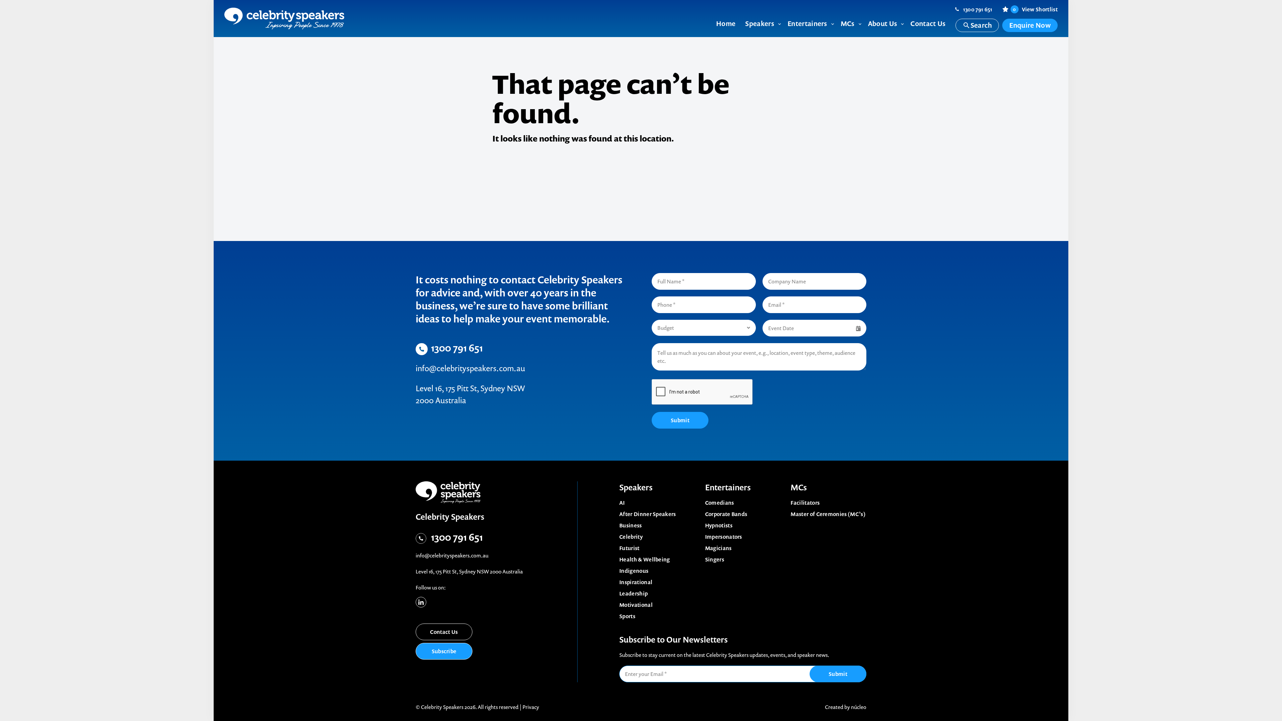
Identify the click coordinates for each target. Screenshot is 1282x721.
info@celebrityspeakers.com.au (470, 368)
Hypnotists (718, 525)
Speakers (636, 487)
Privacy (530, 707)
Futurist (629, 548)
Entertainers (728, 487)
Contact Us (444, 632)
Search (981, 25)
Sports (627, 616)
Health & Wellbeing (644, 559)
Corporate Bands (726, 514)
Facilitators (805, 502)
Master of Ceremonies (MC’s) (828, 514)
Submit (680, 420)
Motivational (636, 605)
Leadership (633, 593)
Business (630, 525)
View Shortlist (1035, 9)
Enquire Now (1030, 25)
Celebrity (631, 536)
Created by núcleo (845, 707)
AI (622, 502)
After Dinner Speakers (647, 514)
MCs (799, 487)
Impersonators (723, 536)
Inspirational (635, 582)
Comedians (719, 502)
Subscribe (444, 651)
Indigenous (633, 570)
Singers (714, 559)
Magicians (718, 548)
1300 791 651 (978, 9)
